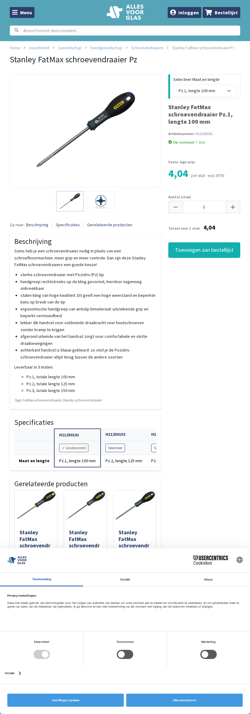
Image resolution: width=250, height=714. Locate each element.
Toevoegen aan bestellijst (204, 249)
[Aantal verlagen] (175, 207)
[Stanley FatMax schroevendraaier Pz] (70, 201)
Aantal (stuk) (179, 197)
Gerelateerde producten (109, 224)
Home (15, 47)
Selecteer (115, 447)
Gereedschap (70, 47)
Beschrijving (37, 224)
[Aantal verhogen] (233, 207)
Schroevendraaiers (147, 47)
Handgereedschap (106, 47)
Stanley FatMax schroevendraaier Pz (203, 47)
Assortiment (39, 47)
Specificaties (68, 224)
